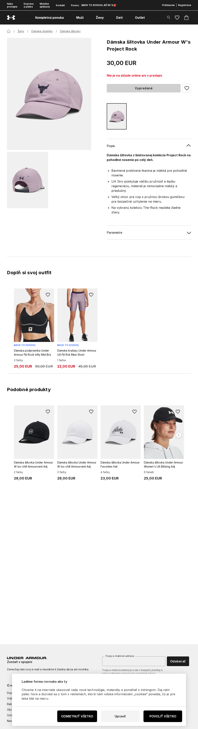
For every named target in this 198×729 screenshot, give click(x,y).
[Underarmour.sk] (11, 17)
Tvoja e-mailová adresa (119, 655)
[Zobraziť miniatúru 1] (27, 180)
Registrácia (184, 5)
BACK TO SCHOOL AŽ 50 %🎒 (98, 5)
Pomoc (75, 5)
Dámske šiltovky (70, 31)
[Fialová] (117, 116)
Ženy (21, 31)
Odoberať (178, 661)
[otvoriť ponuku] (67, 17)
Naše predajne (12, 5)
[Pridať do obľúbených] (48, 295)
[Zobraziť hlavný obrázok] (49, 94)
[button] (187, 88)
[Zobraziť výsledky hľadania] (168, 17)
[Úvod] (8, 31)
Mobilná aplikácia (45, 5)
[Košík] (186, 17)
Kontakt (60, 5)
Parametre (114, 232)
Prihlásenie (168, 5)
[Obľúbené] (177, 17)
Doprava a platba (28, 5)
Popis (111, 146)
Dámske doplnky (42, 31)
